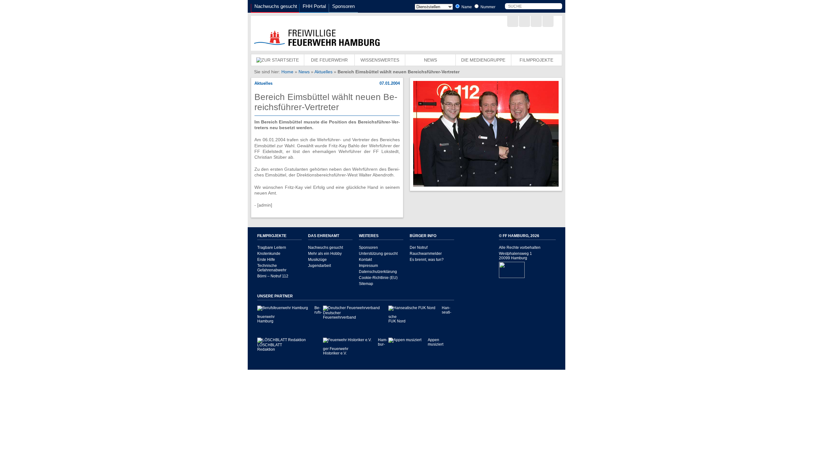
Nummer (487, 7)
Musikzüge (317, 259)
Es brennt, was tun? (427, 259)
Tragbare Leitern (271, 247)
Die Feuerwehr (329, 60)
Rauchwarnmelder (426, 253)
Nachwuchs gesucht (275, 6)
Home (287, 71)
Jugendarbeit (319, 265)
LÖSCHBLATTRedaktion (269, 347)
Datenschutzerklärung (378, 271)
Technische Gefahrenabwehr (271, 267)
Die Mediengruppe (483, 60)
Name (466, 7)
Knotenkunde (268, 253)
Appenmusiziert (435, 342)
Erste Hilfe (266, 259)
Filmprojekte (536, 60)
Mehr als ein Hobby (325, 253)
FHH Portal (314, 6)
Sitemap (366, 283)
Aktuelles (323, 71)
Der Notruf (418, 247)
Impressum (368, 265)
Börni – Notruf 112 (272, 276)
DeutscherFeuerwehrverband (339, 315)
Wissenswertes (379, 60)
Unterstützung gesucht (378, 253)
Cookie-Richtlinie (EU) (378, 277)
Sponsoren (343, 6)
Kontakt (365, 259)
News (430, 60)
